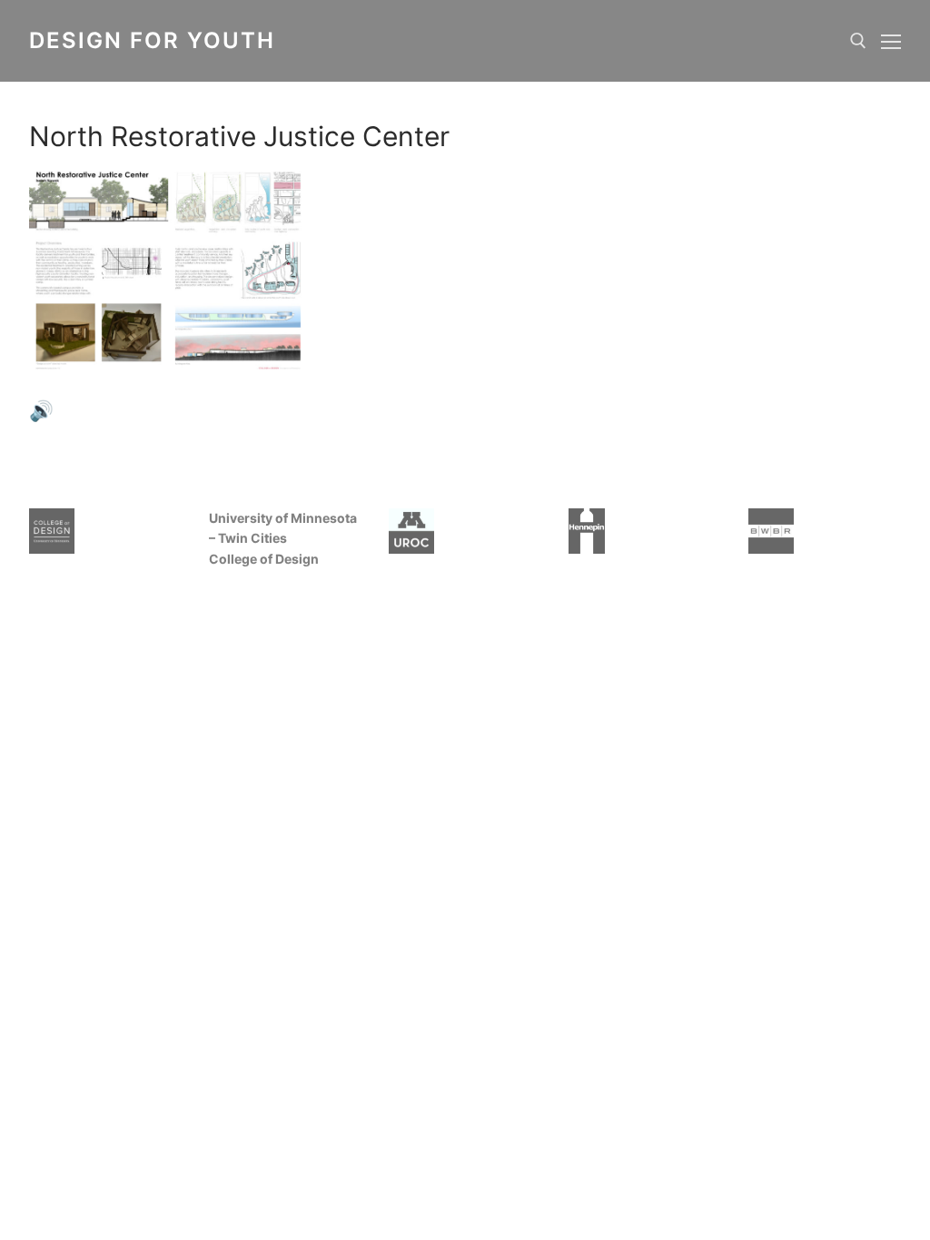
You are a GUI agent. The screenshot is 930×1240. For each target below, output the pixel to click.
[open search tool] (858, 41)
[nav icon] (891, 41)
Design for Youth (152, 40)
